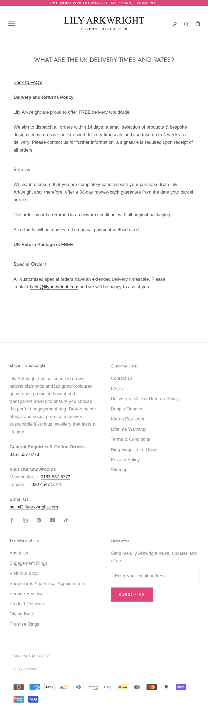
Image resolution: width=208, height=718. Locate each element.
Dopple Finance (126, 409)
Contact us (122, 378)
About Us (18, 553)
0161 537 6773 (24, 454)
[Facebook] (11, 520)
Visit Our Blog (23, 573)
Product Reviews (26, 603)
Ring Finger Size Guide (134, 449)
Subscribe (132, 595)
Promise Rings (24, 624)
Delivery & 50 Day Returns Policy (145, 398)
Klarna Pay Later (128, 419)
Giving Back (21, 613)
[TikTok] (66, 520)
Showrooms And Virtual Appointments (47, 583)
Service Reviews (26, 593)
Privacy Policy (125, 459)
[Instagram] (25, 520)
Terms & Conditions (130, 439)
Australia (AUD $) (29, 655)
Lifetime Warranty (129, 429)
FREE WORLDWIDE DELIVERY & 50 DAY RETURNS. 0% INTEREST (104, 3)
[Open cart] (198, 23)
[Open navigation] (11, 23)
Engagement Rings (28, 563)
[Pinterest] (39, 520)
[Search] (186, 23)
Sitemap (119, 469)
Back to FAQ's (28, 82)
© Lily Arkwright (25, 668)
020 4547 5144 (46, 484)
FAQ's (117, 388)
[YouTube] (52, 520)
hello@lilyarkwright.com (54, 286)
